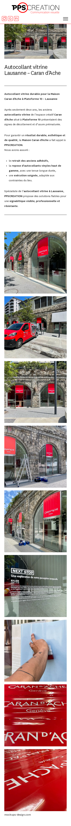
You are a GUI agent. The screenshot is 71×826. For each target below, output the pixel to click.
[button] (66, 17)
